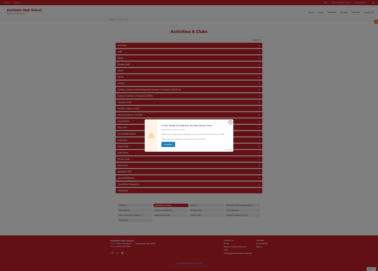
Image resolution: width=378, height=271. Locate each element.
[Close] (230, 122)
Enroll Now (168, 144)
